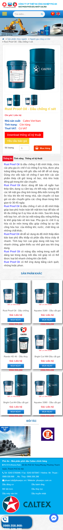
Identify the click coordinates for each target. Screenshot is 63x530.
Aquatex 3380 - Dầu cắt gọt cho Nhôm (47, 402)
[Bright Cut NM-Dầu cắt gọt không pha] (47, 340)
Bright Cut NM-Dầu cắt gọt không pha (47, 356)
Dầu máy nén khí (9, 493)
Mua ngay (16, 320)
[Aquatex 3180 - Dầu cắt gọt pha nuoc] (47, 294)
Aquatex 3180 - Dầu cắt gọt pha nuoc (47, 310)
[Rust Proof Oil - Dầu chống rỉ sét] (31, 69)
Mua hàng (44, 148)
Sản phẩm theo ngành (17, 39)
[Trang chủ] (31, 5)
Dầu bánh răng (37, 484)
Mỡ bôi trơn (7, 489)
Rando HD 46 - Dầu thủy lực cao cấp (16, 356)
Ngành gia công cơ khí (40, 39)
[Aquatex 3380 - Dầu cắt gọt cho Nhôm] (47, 386)
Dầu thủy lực (37, 489)
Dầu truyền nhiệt (38, 493)
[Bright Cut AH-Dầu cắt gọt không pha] (15, 386)
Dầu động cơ (8, 484)
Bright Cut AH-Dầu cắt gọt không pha (15, 402)
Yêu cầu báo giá (17, 140)
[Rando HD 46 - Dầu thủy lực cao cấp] (15, 340)
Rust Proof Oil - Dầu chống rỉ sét (16, 310)
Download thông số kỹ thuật (24, 134)
